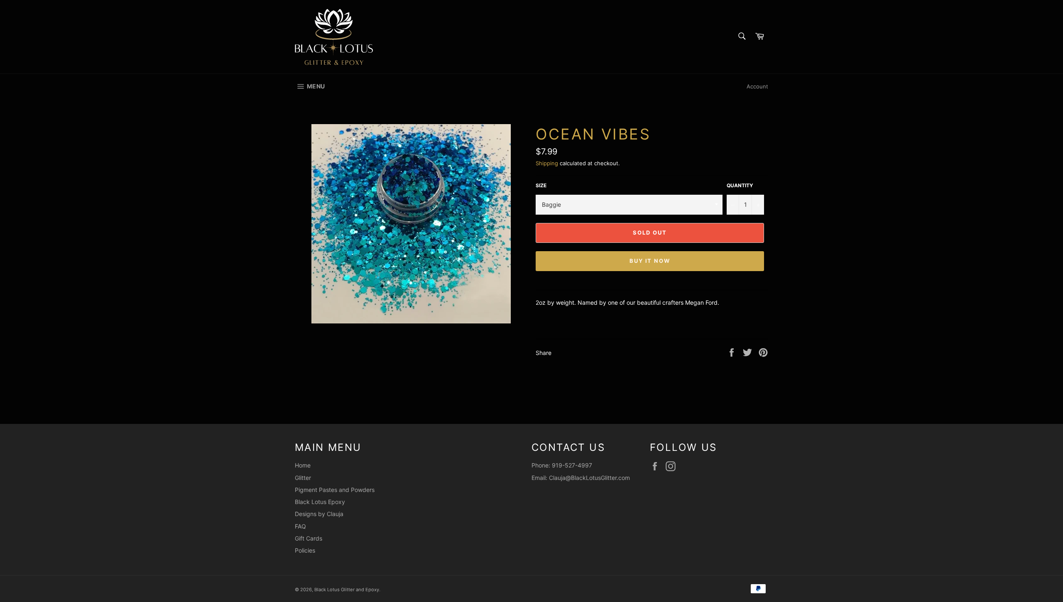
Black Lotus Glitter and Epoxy (346, 589)
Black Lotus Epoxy (320, 501)
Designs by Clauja (319, 513)
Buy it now (650, 260)
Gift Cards (308, 538)
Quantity (740, 185)
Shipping (547, 163)
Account (757, 86)
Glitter (303, 477)
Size (541, 185)
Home (303, 465)
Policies (305, 550)
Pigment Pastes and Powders (335, 489)
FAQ (300, 526)
